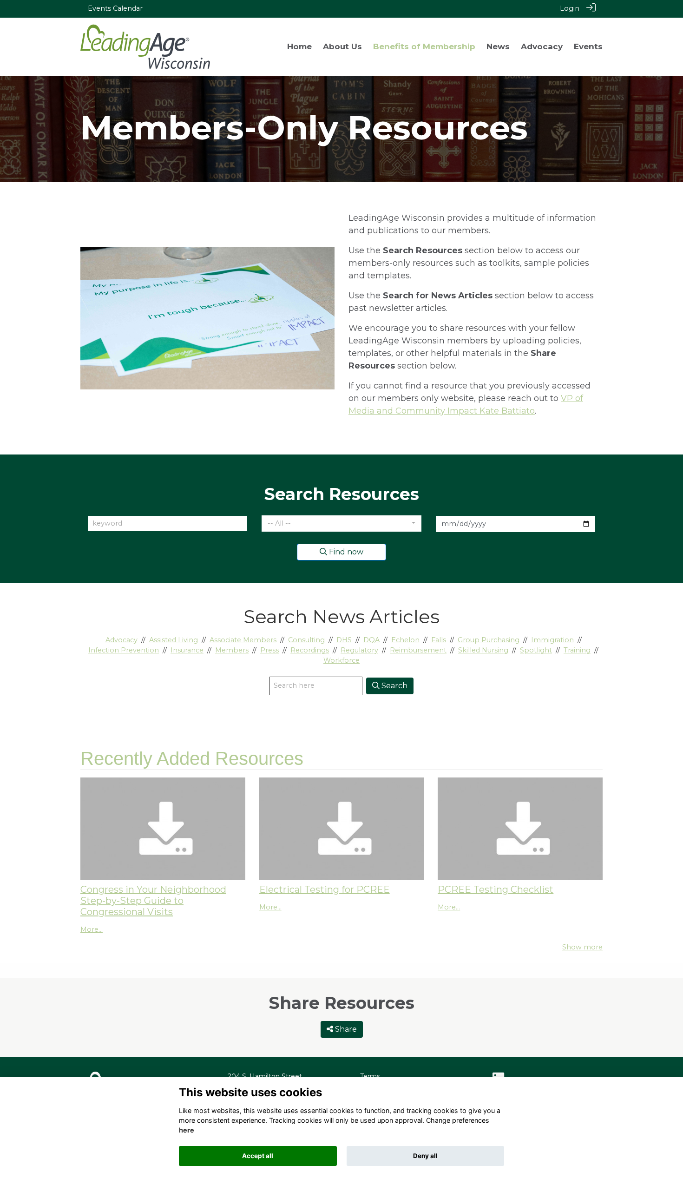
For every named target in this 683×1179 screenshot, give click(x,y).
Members (232, 650)
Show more (582, 947)
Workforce (341, 660)
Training (577, 650)
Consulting (306, 640)
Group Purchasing (488, 640)
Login (569, 8)
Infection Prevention (123, 650)
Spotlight (536, 650)
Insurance (187, 650)
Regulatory (359, 650)
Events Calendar (115, 8)
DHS (344, 640)
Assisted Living (173, 640)
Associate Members (243, 640)
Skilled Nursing (483, 650)
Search (393, 685)
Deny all (425, 1155)
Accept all (257, 1155)
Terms (370, 1076)
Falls (438, 640)
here (186, 1130)
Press (269, 650)
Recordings (309, 650)
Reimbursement (418, 650)
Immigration (552, 640)
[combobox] (342, 523)
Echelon (405, 640)
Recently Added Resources (191, 758)
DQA (371, 640)
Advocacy (121, 640)
